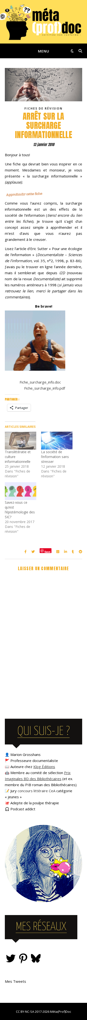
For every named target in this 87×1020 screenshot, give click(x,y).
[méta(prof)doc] (43, 22)
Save (47, 551)
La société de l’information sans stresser (55, 457)
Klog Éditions (44, 766)
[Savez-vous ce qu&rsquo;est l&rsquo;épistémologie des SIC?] (20, 491)
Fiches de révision (43, 108)
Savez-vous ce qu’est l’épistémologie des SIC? (20, 509)
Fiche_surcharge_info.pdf (44, 388)
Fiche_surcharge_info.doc (40, 382)
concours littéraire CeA (36, 790)
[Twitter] (10, 958)
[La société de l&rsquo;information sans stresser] (56, 441)
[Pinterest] (23, 958)
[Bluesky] (36, 958)
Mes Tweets (15, 981)
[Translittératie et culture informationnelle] (20, 441)
